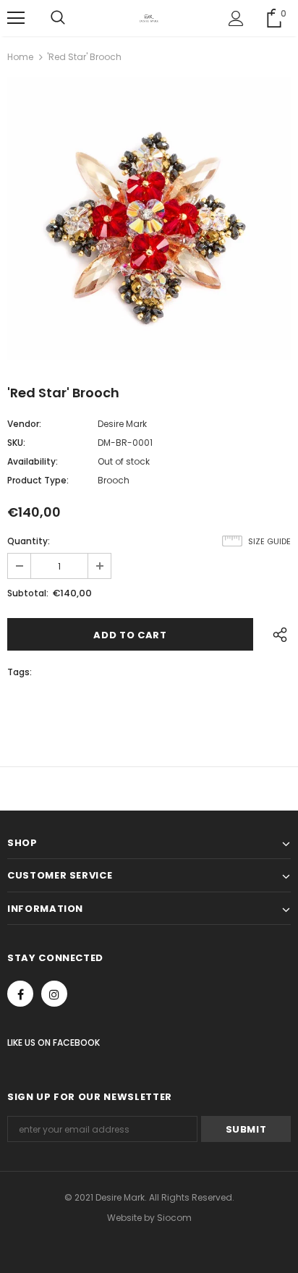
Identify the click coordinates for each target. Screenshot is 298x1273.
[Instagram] (54, 994)
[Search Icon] (58, 18)
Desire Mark (122, 424)
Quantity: (28, 541)
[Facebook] (20, 994)
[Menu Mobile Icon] (16, 18)
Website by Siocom (149, 1217)
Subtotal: (27, 593)
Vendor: (24, 424)
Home (20, 57)
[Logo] (149, 17)
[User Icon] (236, 18)
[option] (149, 218)
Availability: (32, 461)
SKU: (16, 442)
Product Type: (38, 480)
